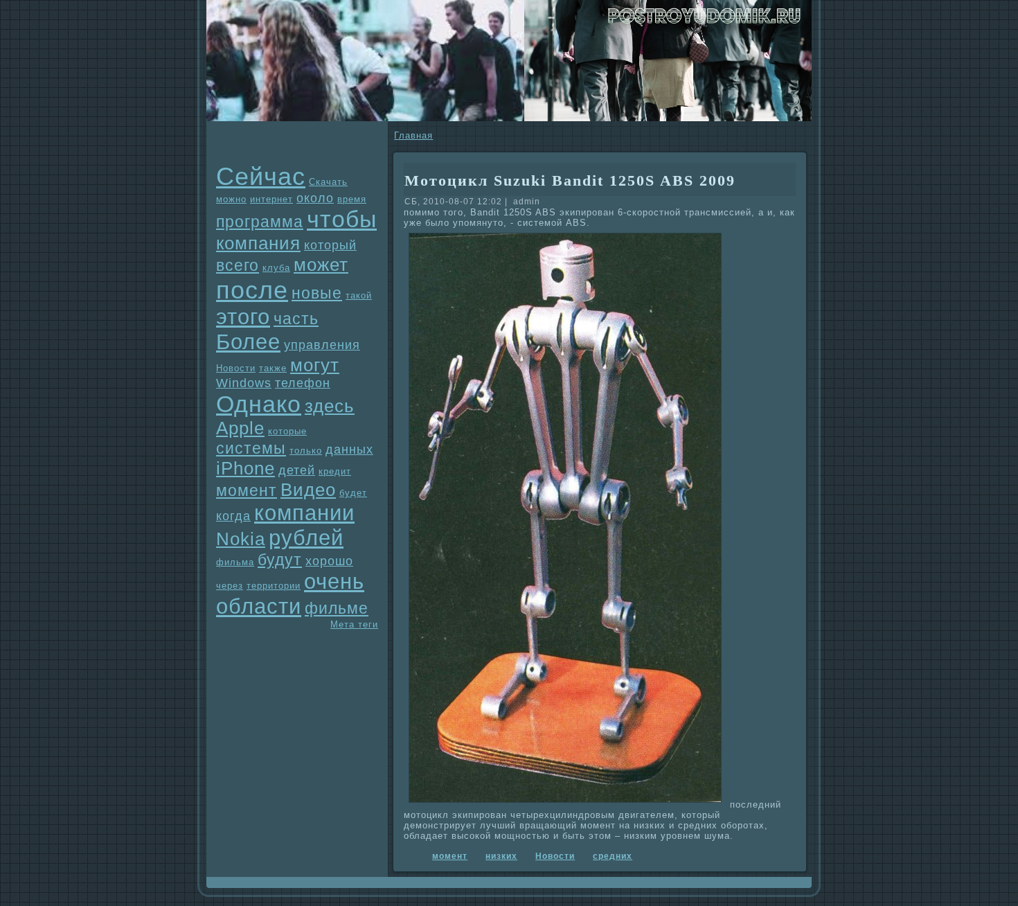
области (258, 606)
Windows (243, 383)
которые (287, 431)
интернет (271, 199)
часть (296, 319)
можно (231, 199)
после (252, 290)
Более (248, 342)
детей (296, 470)
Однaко (258, 404)
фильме (336, 608)
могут (314, 365)
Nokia (240, 538)
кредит (335, 471)
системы (251, 448)
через (229, 585)
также (273, 368)
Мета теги (354, 624)
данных (349, 449)
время (351, 199)
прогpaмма (259, 222)
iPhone (245, 468)
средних (612, 856)
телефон (302, 383)
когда (233, 516)
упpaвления (322, 345)
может (321, 264)
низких (501, 856)
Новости (236, 368)
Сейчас (260, 176)
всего (237, 265)
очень (334, 581)
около (315, 198)
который (330, 245)
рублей (306, 538)
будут (280, 560)
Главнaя (413, 135)
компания (258, 243)
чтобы (342, 219)
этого (243, 317)
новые (317, 293)
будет (353, 493)
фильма (235, 562)
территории (274, 585)
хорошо (329, 561)
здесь (330, 406)
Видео (308, 489)
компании (304, 513)
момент (246, 490)
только (305, 450)
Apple (240, 428)
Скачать (328, 182)
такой (359, 295)
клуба (276, 268)
